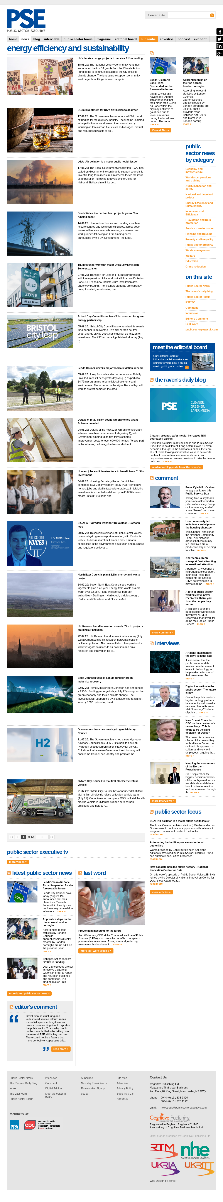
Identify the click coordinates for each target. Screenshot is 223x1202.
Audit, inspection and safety (198, 188)
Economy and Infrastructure (194, 171)
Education (192, 261)
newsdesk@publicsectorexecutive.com (184, 1107)
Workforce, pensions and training (198, 179)
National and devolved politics (199, 196)
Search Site (156, 15)
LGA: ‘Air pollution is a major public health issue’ (107, 161)
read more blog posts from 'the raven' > (176, 467)
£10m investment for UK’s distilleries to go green (108, 110)
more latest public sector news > (29, 993)
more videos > (18, 861)
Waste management (198, 250)
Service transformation (200, 228)
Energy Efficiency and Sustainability (199, 204)
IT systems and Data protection (198, 221)
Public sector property (199, 244)
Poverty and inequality (199, 239)
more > (61, 911)
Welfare (190, 255)
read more (156, 834)
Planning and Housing (199, 233)
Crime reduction (196, 266)
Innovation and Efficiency (195, 213)
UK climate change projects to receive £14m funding (110, 58)
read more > (60, 1049)
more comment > (162, 632)
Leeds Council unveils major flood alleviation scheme (111, 368)
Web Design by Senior (163, 1180)
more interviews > (163, 800)
